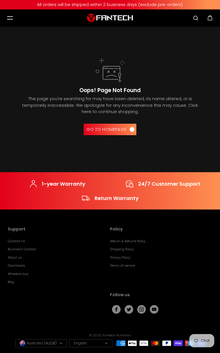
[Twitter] (129, 309)
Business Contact (22, 249)
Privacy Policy (120, 257)
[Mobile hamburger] (10, 18)
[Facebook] (116, 309)
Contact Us (16, 241)
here (86, 111)
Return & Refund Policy (128, 241)
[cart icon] (210, 18)
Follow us (120, 295)
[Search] (196, 18)
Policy (116, 229)
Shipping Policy (122, 249)
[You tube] (154, 309)
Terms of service (122, 265)
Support (16, 229)
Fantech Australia (117, 335)
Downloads (16, 265)
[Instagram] (141, 309)
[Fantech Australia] (110, 17)
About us (15, 257)
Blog (11, 282)
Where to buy (18, 273)
